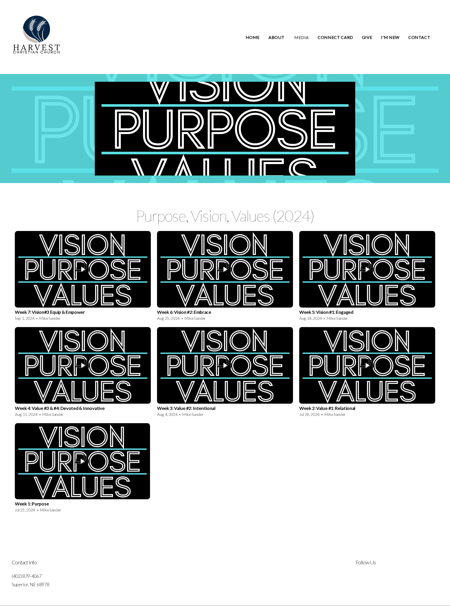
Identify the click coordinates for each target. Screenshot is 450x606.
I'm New (390, 37)
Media (301, 37)
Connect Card (335, 37)
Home (253, 37)
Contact (419, 37)
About (276, 37)
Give (367, 37)
